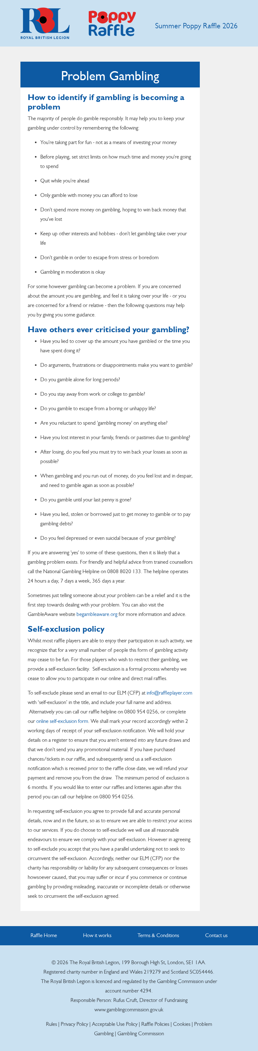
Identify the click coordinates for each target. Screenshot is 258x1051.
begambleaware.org (96, 614)
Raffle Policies (155, 1024)
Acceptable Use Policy (114, 1024)
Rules (51, 1024)
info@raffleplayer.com (169, 693)
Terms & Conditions (158, 935)
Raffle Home (44, 935)
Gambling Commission (140, 1034)
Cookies (181, 1024)
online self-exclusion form (62, 721)
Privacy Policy (75, 1024)
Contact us (216, 935)
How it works (97, 935)
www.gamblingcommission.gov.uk (128, 1010)
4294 (145, 991)
